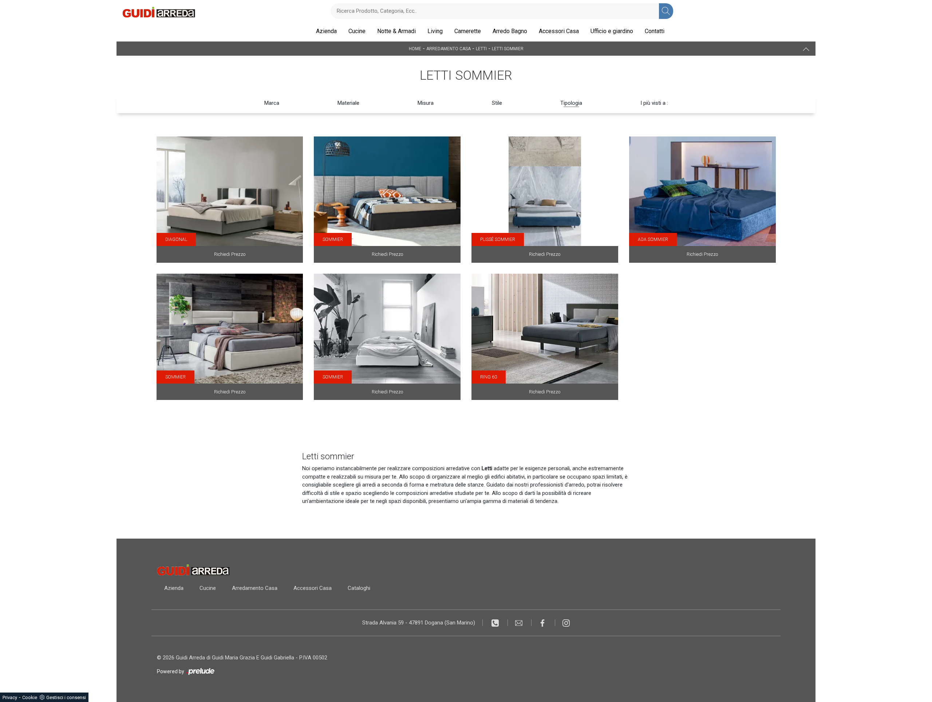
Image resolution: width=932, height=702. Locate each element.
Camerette (467, 31)
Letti (481, 48)
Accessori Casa (559, 31)
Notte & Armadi (396, 31)
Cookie (29, 697)
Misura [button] (426, 103)
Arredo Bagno (510, 31)
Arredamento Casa (448, 48)
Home (415, 48)
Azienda (326, 31)
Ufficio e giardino (612, 31)
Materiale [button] (348, 103)
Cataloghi (359, 588)
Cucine (357, 31)
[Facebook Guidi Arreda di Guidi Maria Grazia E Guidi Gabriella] (543, 622)
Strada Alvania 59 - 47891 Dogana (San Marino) (418, 622)
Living (435, 31)
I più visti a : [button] (654, 103)
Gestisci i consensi (66, 697)
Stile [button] (497, 103)
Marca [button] (271, 103)
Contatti (654, 31)
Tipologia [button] (571, 103)
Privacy (10, 697)
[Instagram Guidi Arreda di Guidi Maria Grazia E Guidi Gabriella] (566, 622)
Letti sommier (508, 48)
